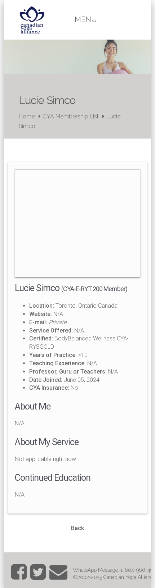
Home (27, 116)
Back (77, 528)
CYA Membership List (71, 116)
